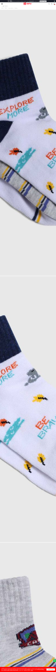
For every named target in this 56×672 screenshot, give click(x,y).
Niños (2, 8)
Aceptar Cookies (51, 669)
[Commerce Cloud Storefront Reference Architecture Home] (27, 3)
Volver (6, 6)
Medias (16, 8)
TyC (38, 1)
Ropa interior (10, 8)
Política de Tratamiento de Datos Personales (11, 669)
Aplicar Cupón (43, 1)
